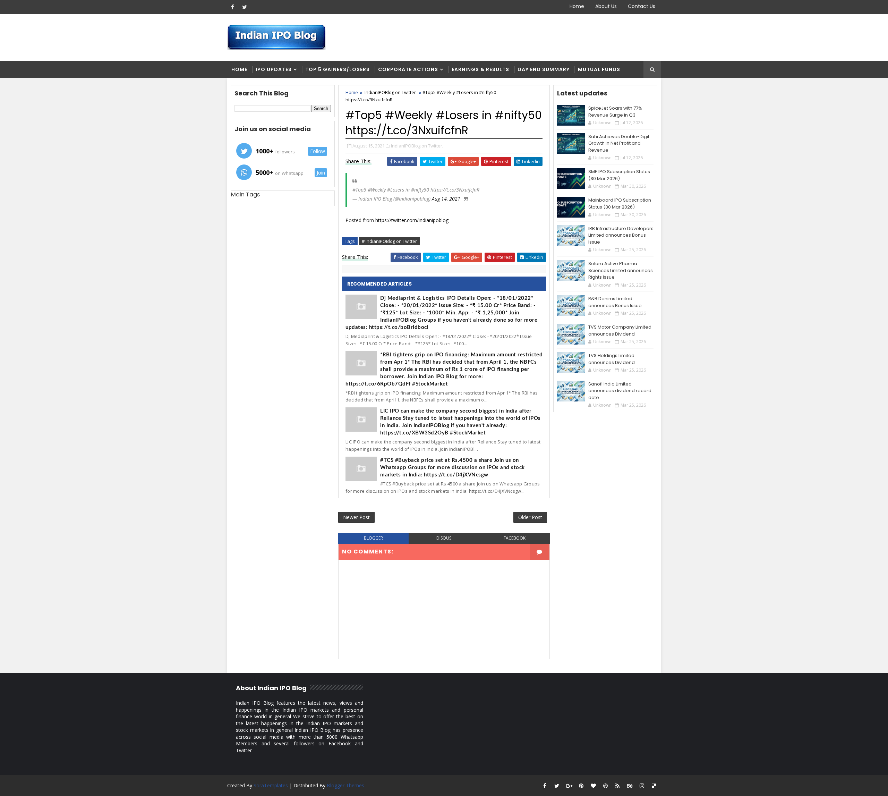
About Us (606, 6)
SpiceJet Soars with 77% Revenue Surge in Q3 (615, 111)
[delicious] (654, 785)
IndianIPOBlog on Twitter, (417, 146)
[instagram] (642, 785)
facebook (515, 538)
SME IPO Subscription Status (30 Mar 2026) (619, 175)
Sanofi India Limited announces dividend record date (619, 391)
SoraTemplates (271, 785)
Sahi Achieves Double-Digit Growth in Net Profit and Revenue (618, 143)
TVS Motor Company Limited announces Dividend (619, 330)
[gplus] (569, 785)
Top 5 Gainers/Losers (337, 69)
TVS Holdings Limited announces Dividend (611, 359)
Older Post (530, 517)
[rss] (617, 785)
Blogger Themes (345, 785)
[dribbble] (605, 785)
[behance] (629, 785)
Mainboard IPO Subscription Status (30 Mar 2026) (619, 203)
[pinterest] (581, 785)
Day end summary (544, 69)
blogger (373, 538)
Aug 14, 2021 (446, 198)
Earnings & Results (480, 69)
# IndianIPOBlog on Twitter (389, 241)
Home (577, 6)
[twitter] (244, 7)
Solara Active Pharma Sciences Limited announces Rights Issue (620, 270)
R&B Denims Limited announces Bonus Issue (615, 302)
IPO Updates (274, 69)
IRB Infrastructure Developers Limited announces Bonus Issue (621, 235)
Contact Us (641, 6)
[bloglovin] (593, 785)
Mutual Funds (599, 69)
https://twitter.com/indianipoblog (412, 220)
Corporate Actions (408, 69)
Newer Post (356, 517)
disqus (443, 538)
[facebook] (232, 7)
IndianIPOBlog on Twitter (390, 92)
